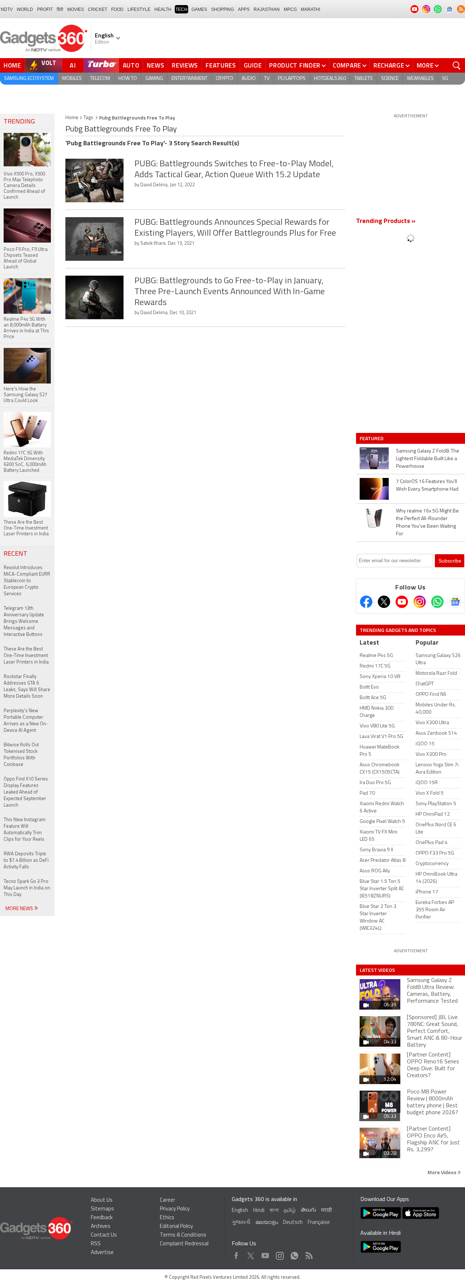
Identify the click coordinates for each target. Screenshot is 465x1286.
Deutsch (293, 1222)
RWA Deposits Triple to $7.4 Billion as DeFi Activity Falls (26, 860)
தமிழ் (290, 1210)
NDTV (7, 9)
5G (445, 78)
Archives (100, 1226)
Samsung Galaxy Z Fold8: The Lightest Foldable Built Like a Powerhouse (427, 459)
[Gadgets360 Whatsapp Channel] (437, 602)
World (25, 9)
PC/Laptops (292, 78)
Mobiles (72, 78)
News (155, 65)
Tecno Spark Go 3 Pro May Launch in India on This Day (27, 888)
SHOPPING (222, 9)
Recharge (388, 65)
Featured (372, 438)
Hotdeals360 (330, 78)
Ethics (167, 1218)
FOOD (117, 9)
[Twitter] (384, 602)
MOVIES (75, 9)
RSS (96, 1244)
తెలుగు (308, 1210)
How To (127, 78)
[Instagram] (419, 602)
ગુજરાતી (241, 1222)
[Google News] (455, 602)
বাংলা (274, 1210)
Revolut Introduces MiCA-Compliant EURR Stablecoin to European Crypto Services (27, 580)
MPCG (290, 9)
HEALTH (162, 9)
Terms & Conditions (183, 1235)
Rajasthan (267, 9)
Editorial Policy (176, 1226)
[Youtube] (402, 602)
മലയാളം (266, 1222)
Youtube (265, 1253)
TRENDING (19, 122)
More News (19, 909)
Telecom (100, 78)
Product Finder (294, 65)
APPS (244, 9)
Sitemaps (102, 1209)
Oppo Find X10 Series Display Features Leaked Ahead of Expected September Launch (26, 792)
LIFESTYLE (139, 9)
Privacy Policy (175, 1209)
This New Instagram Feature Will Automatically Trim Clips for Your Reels (24, 830)
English (240, 1210)
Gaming (154, 78)
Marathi (310, 9)
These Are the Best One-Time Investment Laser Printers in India (26, 656)
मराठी (326, 1210)
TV (267, 78)
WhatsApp (294, 1253)
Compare (347, 65)
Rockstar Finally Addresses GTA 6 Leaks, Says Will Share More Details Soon (27, 686)
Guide (253, 65)
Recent (15, 554)
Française (319, 1222)
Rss (308, 1253)
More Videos (442, 1172)
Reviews (185, 65)
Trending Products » (386, 221)
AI (73, 65)
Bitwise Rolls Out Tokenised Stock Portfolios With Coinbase (21, 755)
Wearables (420, 78)
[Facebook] (366, 602)
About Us (102, 1200)
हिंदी (60, 9)
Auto (131, 65)
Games (199, 9)
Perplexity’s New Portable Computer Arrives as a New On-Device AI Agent (26, 721)
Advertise (102, 1252)
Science (390, 78)
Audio (249, 78)
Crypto (224, 78)
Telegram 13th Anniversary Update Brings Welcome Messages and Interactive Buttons (24, 621)
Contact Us (104, 1235)
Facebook (236, 1253)
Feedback (102, 1218)
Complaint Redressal (184, 1244)
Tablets (363, 78)
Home (12, 65)
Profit (45, 9)
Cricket (97, 9)
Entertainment (189, 78)
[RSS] (461, 9)
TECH (181, 9)
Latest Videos (377, 970)
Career (167, 1200)
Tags (88, 118)
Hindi (258, 1210)
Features (221, 65)
